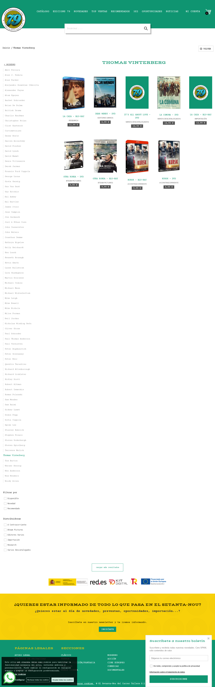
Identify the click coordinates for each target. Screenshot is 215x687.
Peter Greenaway (14, 354)
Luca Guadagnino (14, 273)
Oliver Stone (12, 329)
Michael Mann (12, 288)
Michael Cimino (14, 283)
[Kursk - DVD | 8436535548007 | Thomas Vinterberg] (168, 156)
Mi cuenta (193, 11)
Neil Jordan (12, 319)
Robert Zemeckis (14, 390)
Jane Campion (12, 212)
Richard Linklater (15, 374)
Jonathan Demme (14, 237)
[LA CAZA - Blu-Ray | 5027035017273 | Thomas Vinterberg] (200, 92)
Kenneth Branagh (14, 258)
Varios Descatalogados (137, 122)
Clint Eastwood (14, 126)
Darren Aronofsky (15, 141)
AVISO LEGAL (22, 655)
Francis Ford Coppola (17, 171)
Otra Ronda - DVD (73, 177)
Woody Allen (12, 481)
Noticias (172, 11)
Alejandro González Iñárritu (22, 85)
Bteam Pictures (73, 181)
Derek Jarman (12, 166)
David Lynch (12, 151)
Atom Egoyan (12, 95)
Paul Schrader (13, 334)
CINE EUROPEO (116, 662)
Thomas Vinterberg (14, 455)
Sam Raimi (10, 405)
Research (73, 120)
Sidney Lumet (12, 410)
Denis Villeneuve (15, 161)
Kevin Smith (12, 263)
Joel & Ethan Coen (15, 222)
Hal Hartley (12, 202)
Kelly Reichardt (14, 247)
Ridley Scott (12, 379)
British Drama (13, 110)
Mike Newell (12, 303)
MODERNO (112, 655)
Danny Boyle (12, 136)
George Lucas (12, 176)
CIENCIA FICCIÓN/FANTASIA (78, 662)
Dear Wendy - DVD (105, 114)
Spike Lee (10, 425)
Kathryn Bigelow (14, 242)
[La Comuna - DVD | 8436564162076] (168, 92)
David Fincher (13, 146)
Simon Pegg (11, 415)
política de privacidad (191, 666)
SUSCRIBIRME (178, 679)
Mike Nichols (12, 308)
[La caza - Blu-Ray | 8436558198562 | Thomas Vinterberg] (73, 93)
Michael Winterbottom (17, 293)
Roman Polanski (14, 395)
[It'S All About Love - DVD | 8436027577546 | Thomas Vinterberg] (137, 92)
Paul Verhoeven (14, 344)
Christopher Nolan (15, 121)
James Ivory (12, 207)
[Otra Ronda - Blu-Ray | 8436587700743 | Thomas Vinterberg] (105, 156)
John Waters (12, 232)
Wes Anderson (12, 471)
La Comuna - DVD (168, 115)
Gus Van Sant (12, 187)
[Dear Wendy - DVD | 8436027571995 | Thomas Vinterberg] (105, 92)
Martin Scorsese (14, 278)
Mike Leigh (11, 298)
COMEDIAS (113, 666)
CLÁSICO (66, 655)
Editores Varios (105, 118)
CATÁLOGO (43, 11)
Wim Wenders (12, 476)
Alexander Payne (14, 90)
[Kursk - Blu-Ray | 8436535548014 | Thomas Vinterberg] (137, 157)
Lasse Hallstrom (14, 268)
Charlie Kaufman (14, 116)
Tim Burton (11, 461)
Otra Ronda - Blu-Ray (105, 178)
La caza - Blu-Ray (73, 116)
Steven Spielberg (15, 445)
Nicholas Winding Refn (18, 324)
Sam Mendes (11, 400)
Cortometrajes (13, 131)
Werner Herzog (13, 466)
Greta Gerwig (12, 181)
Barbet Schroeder (15, 100)
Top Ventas (99, 11)
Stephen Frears (14, 435)
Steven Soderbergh (15, 440)
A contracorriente (137, 184)
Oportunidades (152, 11)
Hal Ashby (10, 197)
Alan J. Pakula (14, 75)
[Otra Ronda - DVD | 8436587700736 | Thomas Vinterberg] (73, 155)
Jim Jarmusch (12, 217)
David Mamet (12, 156)
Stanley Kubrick (14, 430)
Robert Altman (13, 384)
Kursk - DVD (169, 178)
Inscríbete (107, 629)
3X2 (135, 11)
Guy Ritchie (12, 192)
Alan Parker (12, 80)
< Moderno (9, 64)
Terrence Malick (14, 450)
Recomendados (120, 11)
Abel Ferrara (12, 70)
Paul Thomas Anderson (17, 339)
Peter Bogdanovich (15, 349)
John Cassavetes (14, 227)
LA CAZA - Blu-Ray (200, 115)
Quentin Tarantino (15, 364)
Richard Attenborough (17, 369)
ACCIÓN (112, 659)
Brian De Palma (14, 105)
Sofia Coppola (13, 420)
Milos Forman (12, 313)
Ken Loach (10, 253)
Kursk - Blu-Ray (137, 180)
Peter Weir (11, 359)
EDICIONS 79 (61, 11)
